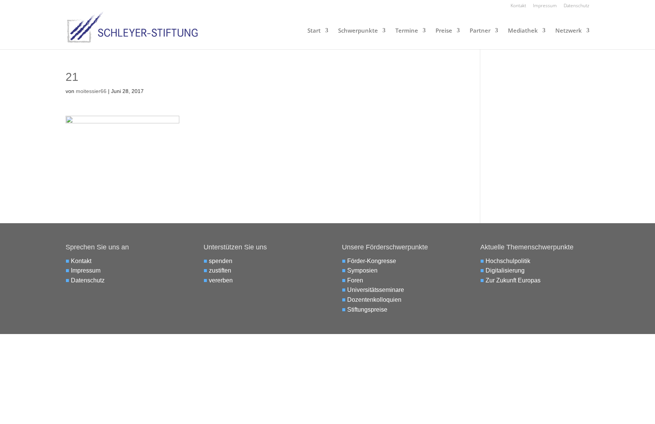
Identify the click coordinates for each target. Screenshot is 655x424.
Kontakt (518, 6)
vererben (221, 280)
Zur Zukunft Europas (513, 280)
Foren (355, 280)
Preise (444, 31)
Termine (406, 31)
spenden (220, 261)
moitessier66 (91, 91)
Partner (480, 31)
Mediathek (523, 31)
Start (314, 31)
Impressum (545, 6)
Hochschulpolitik (508, 261)
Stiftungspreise (367, 309)
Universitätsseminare (375, 290)
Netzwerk (568, 31)
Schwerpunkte (358, 31)
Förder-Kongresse (371, 261)
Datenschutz (576, 6)
